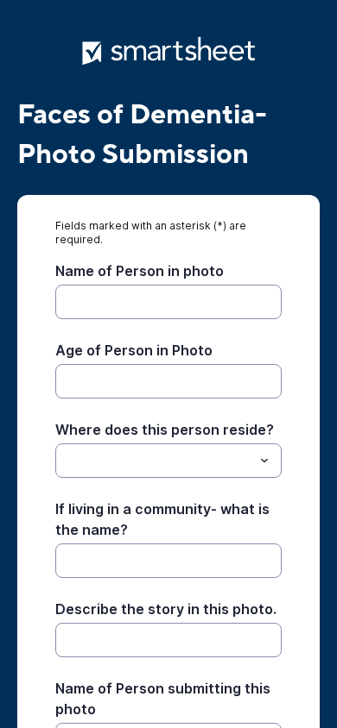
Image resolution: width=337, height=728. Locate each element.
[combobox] (168, 460)
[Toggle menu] (264, 461)
